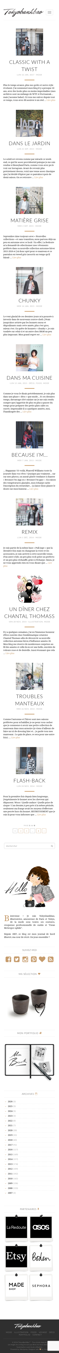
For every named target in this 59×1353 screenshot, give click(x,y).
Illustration (35, 622)
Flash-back (29, 780)
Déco (32, 383)
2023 (10, 1115)
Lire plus (51, 100)
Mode (39, 75)
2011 (10, 1173)
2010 (10, 1178)
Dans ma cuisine (29, 378)
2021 (10, 1125)
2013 (10, 1164)
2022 (10, 1120)
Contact (37, 1335)
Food (39, 383)
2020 (10, 1130)
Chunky (29, 300)
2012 (10, 1168)
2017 (10, 1144)
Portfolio (24, 1335)
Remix (30, 532)
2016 (10, 1149)
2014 (10, 1159)
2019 (10, 1135)
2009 (10, 1183)
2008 (10, 1188)
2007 (10, 1192)
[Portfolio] (29, 1060)
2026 (10, 1101)
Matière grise (29, 220)
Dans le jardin (29, 143)
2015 (10, 1154)
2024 (10, 1111)
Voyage (43, 1332)
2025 (10, 1106)
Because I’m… (29, 455)
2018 (10, 1139)
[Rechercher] (52, 846)
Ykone (46, 1349)
